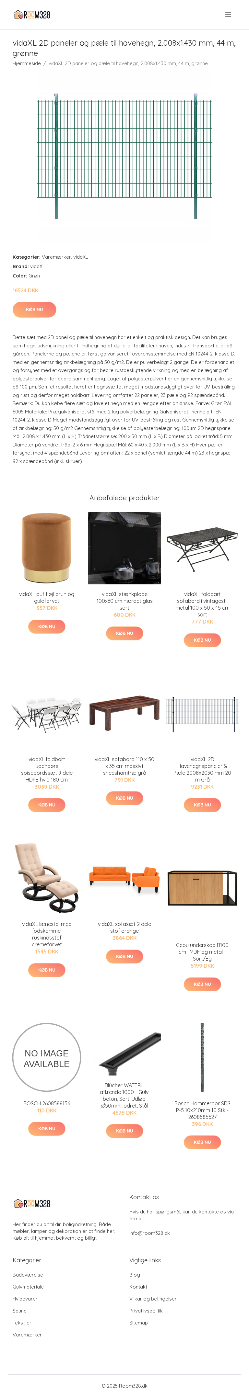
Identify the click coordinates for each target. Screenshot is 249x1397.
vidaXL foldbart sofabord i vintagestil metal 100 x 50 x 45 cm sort (202, 604)
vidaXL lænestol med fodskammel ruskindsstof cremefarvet (47, 934)
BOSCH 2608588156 (46, 1103)
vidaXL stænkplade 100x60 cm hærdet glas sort (125, 601)
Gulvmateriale (28, 1287)
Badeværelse (28, 1275)
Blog (134, 1275)
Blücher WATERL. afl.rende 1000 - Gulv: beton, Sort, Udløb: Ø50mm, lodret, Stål (124, 1095)
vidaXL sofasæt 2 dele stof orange (124, 927)
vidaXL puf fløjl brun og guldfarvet (46, 597)
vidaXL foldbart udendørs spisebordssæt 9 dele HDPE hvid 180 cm (47, 769)
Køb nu (34, 309)
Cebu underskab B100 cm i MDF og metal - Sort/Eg (202, 952)
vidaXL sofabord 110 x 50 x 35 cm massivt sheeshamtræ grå (124, 766)
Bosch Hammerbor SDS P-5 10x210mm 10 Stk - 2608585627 (202, 1110)
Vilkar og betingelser (153, 1299)
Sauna (20, 1311)
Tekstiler (22, 1323)
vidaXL (80, 257)
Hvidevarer (25, 1299)
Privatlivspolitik (146, 1311)
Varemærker (56, 257)
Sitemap (138, 1323)
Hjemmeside (27, 63)
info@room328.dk (149, 1233)
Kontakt (138, 1287)
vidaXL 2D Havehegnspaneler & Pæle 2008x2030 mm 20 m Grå (202, 769)
